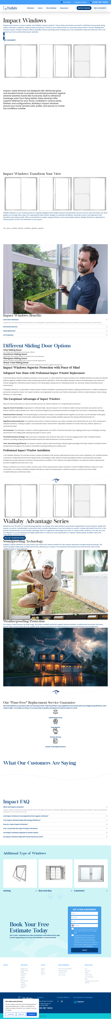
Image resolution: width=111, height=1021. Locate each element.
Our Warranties (89, 977)
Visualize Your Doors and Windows (92, 982)
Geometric (24, 986)
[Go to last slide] (50, 896)
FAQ (86, 969)
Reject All (21, 1014)
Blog (86, 979)
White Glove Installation (65, 969)
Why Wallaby (51, 8)
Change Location (80, 2)
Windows (30, 8)
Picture (23, 975)
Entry (42, 970)
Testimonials (88, 975)
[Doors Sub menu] (43, 8)
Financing (87, 971)
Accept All (32, 1014)
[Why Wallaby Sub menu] (57, 8)
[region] (21, 1008)
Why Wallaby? (63, 965)
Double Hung (24, 970)
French (43, 972)
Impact (23, 987)
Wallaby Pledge (62, 971)
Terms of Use (42, 1016)
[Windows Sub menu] (35, 8)
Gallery (87, 973)
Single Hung (24, 969)
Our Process (61, 975)
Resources (64, 8)
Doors (40, 8)
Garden (23, 982)
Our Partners (62, 973)
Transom (23, 984)
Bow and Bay (24, 981)
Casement (24, 974)
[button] (55, 320)
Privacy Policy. (89, 946)
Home (5, 965)
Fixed (22, 979)
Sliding (22, 972)
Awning (23, 977)
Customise (10, 1014)
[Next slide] (60, 896)
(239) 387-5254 (100, 2)
